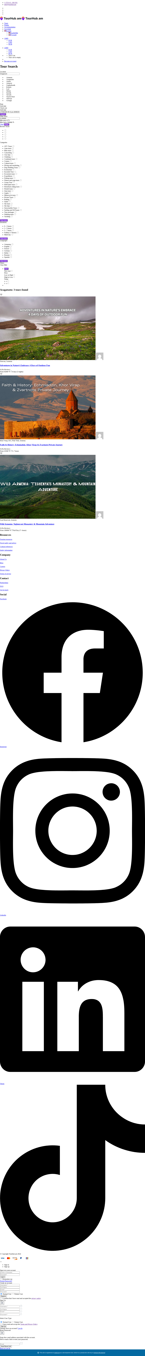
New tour (7, 271)
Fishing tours (8, 178)
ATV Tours (8, 146)
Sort (6, 269)
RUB (10, 44)
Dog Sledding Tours (11, 167)
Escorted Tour (9, 172)
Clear (2, 124)
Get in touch (4, 590)
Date (1, 104)
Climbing (7, 157)
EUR (10, 40)
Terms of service (5, 574)
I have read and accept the (20, 1324)
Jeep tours (7, 191)
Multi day (7, 235)
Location (3, 72)
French (6, 249)
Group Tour (8, 182)
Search (3, 114)
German (7, 251)
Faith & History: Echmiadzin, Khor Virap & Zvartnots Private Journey (31, 445)
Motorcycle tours (10, 195)
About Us (3, 559)
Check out (3, 108)
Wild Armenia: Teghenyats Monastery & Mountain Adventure (27, 524)
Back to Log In (5, 1348)
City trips (7, 155)
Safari (6, 202)
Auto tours (8, 148)
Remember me (7, 1279)
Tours (6, 23)
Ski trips (7, 206)
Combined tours (9, 159)
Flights (6, 25)
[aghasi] (99, 359)
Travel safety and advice (8, 543)
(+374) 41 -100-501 (11, 3)
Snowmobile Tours (10, 208)
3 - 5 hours (8, 228)
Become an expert (10, 61)
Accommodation (9, 27)
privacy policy (36, 1298)
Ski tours (7, 204)
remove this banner (99, 1352)
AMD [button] (6, 38)
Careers (2, 566)
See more (4, 220)
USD (10, 42)
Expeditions (8, 176)
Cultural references (6, 547)
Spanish (7, 257)
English (7, 246)
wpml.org (57, 1352)
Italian (6, 253)
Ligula (6, 193)
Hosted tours (8, 189)
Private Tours (9, 197)
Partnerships (4, 583)
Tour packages (9, 212)
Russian (7, 255)
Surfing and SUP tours (12, 210)
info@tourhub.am (10, 4)
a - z (5, 281)
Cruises (7, 161)
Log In (20, 1328)
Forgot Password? (6, 1281)
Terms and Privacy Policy (29, 1324)
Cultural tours (9, 163)
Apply (6, 124)
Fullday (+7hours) (10, 232)
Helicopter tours (9, 184)
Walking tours (9, 214)
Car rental (7, 29)
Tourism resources (6, 539)
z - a (5, 283)
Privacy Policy (5, 570)
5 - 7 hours (8, 230)
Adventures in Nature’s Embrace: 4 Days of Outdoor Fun (25, 365)
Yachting (7, 216)
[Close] (1, 1261)
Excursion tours (9, 174)
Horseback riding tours (12, 187)
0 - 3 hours (8, 226)
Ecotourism (8, 170)
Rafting (7, 199)
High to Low (8, 277)
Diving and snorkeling (12, 165)
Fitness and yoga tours (12, 180)
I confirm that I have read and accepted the (21, 1298)
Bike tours (8, 150)
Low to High (8, 275)
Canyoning (8, 153)
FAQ (1, 586)
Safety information (6, 550)
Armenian (7, 244)
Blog (1, 563)
